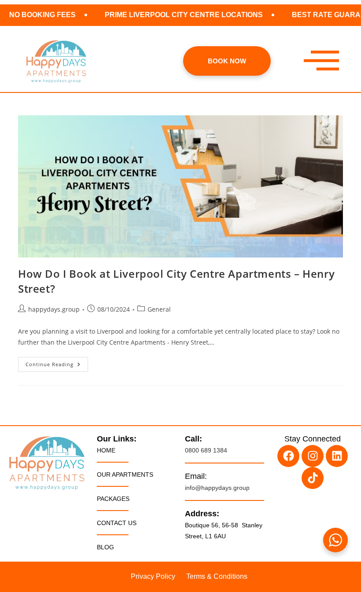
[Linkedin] (337, 456)
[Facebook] (288, 456)
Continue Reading (57, 362)
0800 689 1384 (206, 450)
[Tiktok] (313, 478)
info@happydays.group (217, 487)
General (159, 309)
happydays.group (54, 309)
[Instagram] (313, 456)
